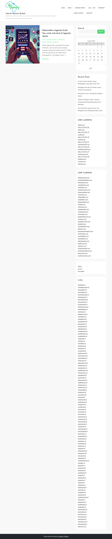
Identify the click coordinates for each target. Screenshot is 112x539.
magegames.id (82, 453)
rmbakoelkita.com (83, 197)
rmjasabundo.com (83, 212)
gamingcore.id (82, 514)
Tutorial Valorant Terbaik (15, 13)
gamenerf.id (81, 465)
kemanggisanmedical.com (85, 231)
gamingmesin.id (82, 509)
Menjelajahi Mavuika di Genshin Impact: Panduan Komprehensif (90, 88)
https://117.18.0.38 (83, 147)
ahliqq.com (81, 130)
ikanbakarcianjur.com (84, 222)
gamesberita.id (82, 375)
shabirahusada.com (83, 241)
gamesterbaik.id (82, 321)
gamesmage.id (82, 439)
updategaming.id (83, 370)
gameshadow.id (82, 336)
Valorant (89, 13)
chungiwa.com (82, 219)
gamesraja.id (81, 312)
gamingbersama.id (83, 295)
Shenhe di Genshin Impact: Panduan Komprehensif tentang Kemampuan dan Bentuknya (89, 102)
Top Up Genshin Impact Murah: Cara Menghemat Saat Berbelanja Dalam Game (90, 109)
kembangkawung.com (84, 217)
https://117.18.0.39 (83, 132)
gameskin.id (81, 463)
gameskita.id (81, 285)
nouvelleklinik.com (83, 236)
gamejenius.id (82, 346)
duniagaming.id (82, 297)
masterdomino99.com (84, 149)
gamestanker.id (82, 505)
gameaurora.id (82, 385)
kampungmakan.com (84, 192)
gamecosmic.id (82, 387)
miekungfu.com (82, 207)
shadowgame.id (82, 353)
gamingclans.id (82, 417)
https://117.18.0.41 (83, 142)
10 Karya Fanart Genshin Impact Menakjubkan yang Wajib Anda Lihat (88, 82)
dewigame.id (81, 348)
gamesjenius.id (82, 319)
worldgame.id (82, 407)
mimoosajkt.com (82, 214)
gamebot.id (81, 475)
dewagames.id (82, 324)
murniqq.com (82, 161)
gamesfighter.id (82, 436)
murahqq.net (81, 139)
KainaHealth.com (83, 239)
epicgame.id (81, 490)
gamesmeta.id (82, 434)
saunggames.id (82, 326)
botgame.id (81, 483)
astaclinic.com (82, 246)
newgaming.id (82, 361)
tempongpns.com (83, 182)
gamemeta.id (81, 470)
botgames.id (81, 448)
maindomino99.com (84, 144)
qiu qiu (80, 269)
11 (82, 53)
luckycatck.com (82, 195)
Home (63, 8)
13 (90, 53)
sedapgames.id (82, 329)
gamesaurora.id (82, 365)
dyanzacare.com (82, 253)
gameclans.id (82, 468)
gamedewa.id (82, 343)
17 (79, 57)
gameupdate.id (82, 390)
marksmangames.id (83, 461)
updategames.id (82, 383)
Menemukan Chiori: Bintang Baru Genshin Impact (90, 94)
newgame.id (81, 397)
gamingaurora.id (83, 356)
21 (94, 57)
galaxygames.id (82, 380)
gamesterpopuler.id (83, 287)
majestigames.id (82, 331)
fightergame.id (82, 487)
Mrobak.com (81, 204)
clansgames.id (82, 444)
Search (81, 28)
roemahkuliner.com (83, 185)
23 (102, 57)
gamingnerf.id (82, 412)
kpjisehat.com (82, 224)
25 (83, 60)
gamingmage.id (82, 422)
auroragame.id (82, 395)
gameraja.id (81, 341)
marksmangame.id (83, 497)
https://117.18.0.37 (83, 152)
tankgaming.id (82, 502)
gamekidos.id (82, 507)
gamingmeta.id (82, 424)
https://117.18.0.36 (83, 127)
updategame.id (82, 402)
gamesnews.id (82, 378)
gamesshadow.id (83, 309)
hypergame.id (82, 495)
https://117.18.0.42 (83, 137)
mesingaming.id (82, 522)
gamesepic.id (82, 441)
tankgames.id (82, 458)
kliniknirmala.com (83, 234)
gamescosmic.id (82, 373)
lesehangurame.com (84, 178)
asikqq (80, 266)
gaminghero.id (82, 512)
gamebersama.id (83, 334)
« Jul (90, 68)
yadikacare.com (82, 243)
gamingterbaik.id (83, 300)
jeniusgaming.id (82, 302)
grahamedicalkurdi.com (85, 251)
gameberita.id (82, 392)
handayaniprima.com (84, 190)
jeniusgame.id (82, 409)
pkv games (81, 271)
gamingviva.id (82, 526)
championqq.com (83, 154)
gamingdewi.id (82, 290)
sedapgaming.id (82, 314)
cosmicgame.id (82, 400)
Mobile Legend (78, 13)
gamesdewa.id (82, 317)
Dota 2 (70, 8)
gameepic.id (81, 480)
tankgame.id (81, 500)
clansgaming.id (82, 419)
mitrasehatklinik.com (84, 226)
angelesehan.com (83, 200)
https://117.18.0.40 (83, 157)
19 (86, 57)
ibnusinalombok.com (84, 248)
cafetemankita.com (83, 209)
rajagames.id (81, 339)
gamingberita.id (82, 358)
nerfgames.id (81, 446)
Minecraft (101, 8)
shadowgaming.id (83, 307)
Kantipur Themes (63, 536)
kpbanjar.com (82, 229)
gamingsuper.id (82, 524)
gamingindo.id (82, 517)
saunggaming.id (82, 304)
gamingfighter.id (83, 431)
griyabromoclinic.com (84, 256)
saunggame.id (82, 351)
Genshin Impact (80, 8)
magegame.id (82, 492)
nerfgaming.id (82, 426)
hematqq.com (82, 159)
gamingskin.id (82, 414)
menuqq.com (82, 164)
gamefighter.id (82, 473)
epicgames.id (82, 456)
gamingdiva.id (82, 519)
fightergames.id (82, 451)
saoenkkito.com (82, 187)
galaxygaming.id (83, 363)
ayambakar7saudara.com (85, 180)
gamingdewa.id (82, 292)
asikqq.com (81, 125)
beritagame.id (82, 404)
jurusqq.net (81, 135)
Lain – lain (91, 8)
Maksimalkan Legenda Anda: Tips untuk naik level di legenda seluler (56, 33)
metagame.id (81, 485)
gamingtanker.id (82, 429)
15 (98, 53)
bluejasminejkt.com (83, 202)
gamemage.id (82, 478)
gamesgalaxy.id (82, 368)
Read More (45, 59)
